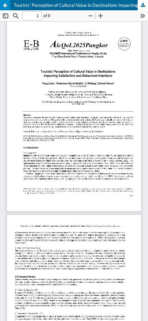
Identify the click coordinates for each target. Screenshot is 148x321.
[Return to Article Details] (5, 5)
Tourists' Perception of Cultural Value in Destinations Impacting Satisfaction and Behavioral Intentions (81, 5)
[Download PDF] (143, 5)
